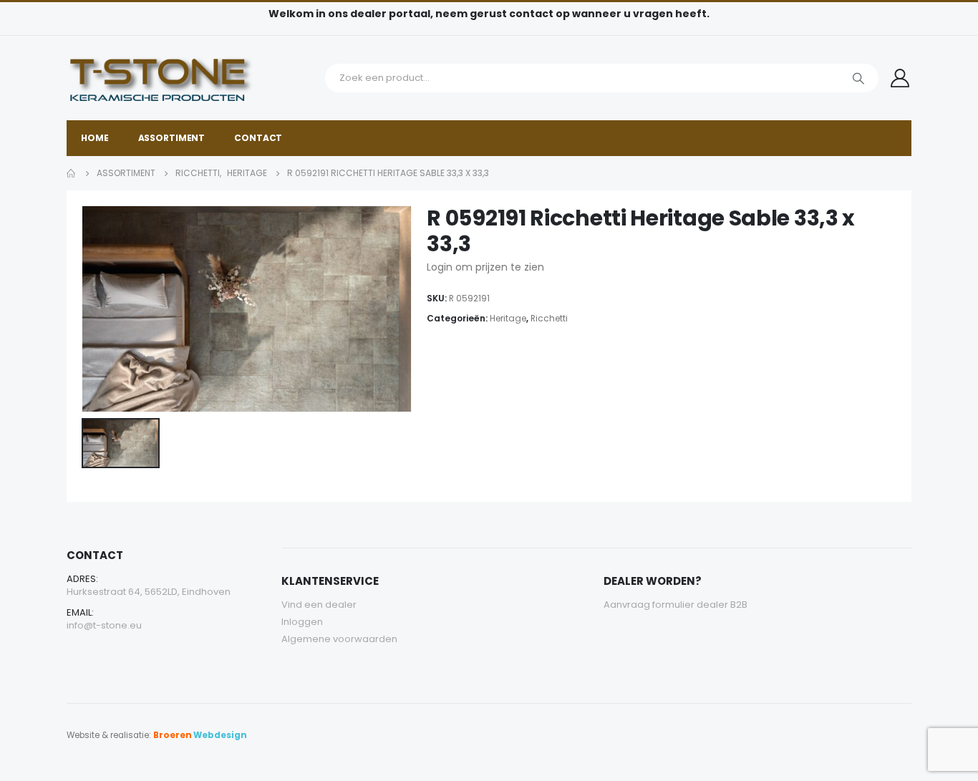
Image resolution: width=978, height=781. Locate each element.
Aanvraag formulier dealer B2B (675, 604)
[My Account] (900, 78)
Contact (258, 138)
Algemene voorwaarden (339, 639)
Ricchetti (549, 318)
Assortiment (171, 138)
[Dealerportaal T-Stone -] (192, 78)
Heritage (508, 318)
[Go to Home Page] (72, 173)
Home (95, 138)
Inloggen (302, 622)
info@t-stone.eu (104, 625)
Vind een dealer (319, 604)
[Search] (858, 78)
